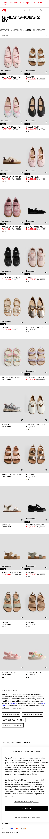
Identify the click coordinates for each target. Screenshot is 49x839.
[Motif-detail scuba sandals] (12, 357)
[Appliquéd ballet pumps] (36, 307)
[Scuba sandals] (12, 652)
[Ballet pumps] (36, 106)
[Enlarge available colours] (27, 81)
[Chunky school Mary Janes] (36, 504)
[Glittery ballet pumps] (12, 56)
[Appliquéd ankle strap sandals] (36, 357)
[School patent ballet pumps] (36, 207)
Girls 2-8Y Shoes (24, 743)
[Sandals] (36, 56)
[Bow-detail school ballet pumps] (12, 257)
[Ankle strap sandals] (12, 454)
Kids (13, 743)
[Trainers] (36, 257)
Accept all (26, 808)
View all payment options (10, 832)
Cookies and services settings (26, 818)
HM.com (5, 743)
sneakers (13, 703)
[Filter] (45, 35)
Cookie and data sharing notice (26, 802)
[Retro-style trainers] (12, 156)
